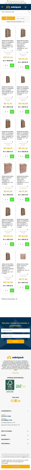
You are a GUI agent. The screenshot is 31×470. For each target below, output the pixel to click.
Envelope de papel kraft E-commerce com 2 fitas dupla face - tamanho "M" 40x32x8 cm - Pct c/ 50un (8, 135)
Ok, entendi (15, 466)
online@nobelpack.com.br (8, 422)
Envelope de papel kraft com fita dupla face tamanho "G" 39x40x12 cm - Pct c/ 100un (7, 180)
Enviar (15, 341)
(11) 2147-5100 (6, 416)
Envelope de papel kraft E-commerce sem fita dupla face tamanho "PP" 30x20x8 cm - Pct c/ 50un (8, 90)
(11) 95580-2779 (6, 420)
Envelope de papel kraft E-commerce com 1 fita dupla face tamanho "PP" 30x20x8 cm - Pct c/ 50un (23, 90)
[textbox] (15, 12)
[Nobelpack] (13, 7)
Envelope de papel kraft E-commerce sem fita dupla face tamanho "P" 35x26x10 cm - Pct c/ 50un (23, 223)
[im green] (20, 387)
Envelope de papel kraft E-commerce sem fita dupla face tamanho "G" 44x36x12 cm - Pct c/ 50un (8, 44)
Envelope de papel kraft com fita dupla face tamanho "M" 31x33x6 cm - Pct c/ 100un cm (23, 180)
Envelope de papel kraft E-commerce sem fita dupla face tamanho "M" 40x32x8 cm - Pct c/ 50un (8, 223)
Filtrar (9, 18)
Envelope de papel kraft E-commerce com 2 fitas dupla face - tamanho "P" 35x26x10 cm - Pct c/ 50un (23, 135)
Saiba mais (15, 372)
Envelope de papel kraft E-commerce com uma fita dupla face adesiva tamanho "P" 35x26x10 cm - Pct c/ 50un (8, 268)
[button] (22, 18)
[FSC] (10, 392)
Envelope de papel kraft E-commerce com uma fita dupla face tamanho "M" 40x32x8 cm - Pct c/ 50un (23, 45)
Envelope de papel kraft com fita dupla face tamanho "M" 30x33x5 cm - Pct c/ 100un (23, 268)
